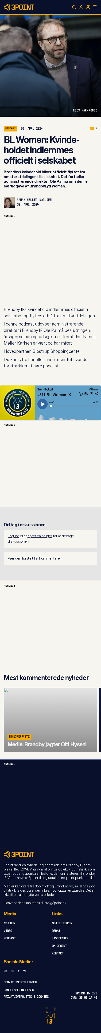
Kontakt (57, 953)
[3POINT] (50, 854)
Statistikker (62, 923)
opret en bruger (39, 536)
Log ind (13, 536)
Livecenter (60, 938)
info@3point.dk (55, 903)
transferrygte (19, 736)
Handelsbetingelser (19, 990)
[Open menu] (95, 6)
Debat (56, 931)
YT (24, 971)
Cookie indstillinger (20, 982)
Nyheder (9, 923)
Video (8, 931)
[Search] (74, 7)
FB (5, 971)
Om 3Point (59, 946)
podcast (10, 128)
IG (12, 971)
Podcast (10, 938)
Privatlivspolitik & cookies (26, 996)
